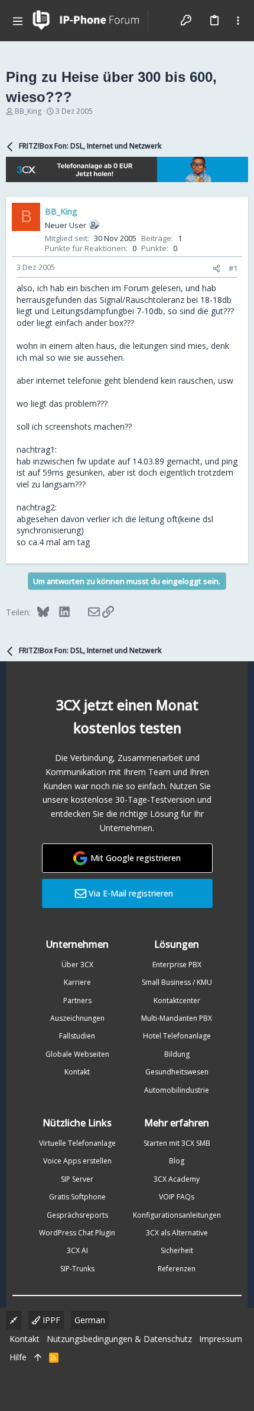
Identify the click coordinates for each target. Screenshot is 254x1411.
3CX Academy (177, 1179)
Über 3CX (77, 965)
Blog (176, 1161)
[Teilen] (216, 268)
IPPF (50, 1320)
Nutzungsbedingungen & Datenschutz (119, 1338)
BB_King (28, 111)
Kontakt (77, 1072)
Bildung (177, 1054)
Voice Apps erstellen (77, 1161)
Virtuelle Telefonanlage (77, 1143)
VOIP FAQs (176, 1197)
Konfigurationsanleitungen (177, 1215)
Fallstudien (77, 1036)
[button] (18, 20)
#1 (233, 268)
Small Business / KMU (177, 982)
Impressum (220, 1338)
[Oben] (37, 1357)
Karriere (77, 982)
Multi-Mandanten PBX (176, 1018)
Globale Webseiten (77, 1054)
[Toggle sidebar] (238, 20)
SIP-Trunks (77, 1269)
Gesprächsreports (77, 1215)
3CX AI (77, 1250)
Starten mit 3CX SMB (177, 1143)
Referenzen (177, 1269)
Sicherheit (177, 1250)
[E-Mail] (86, 612)
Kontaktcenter (177, 1000)
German (89, 1320)
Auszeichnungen (77, 1018)
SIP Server (77, 1179)
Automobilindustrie (176, 1090)
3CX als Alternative (177, 1233)
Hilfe (18, 1357)
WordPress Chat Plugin (77, 1233)
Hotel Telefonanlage (177, 1036)
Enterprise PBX (176, 965)
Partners (77, 1000)
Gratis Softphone (77, 1197)
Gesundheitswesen (177, 1072)
